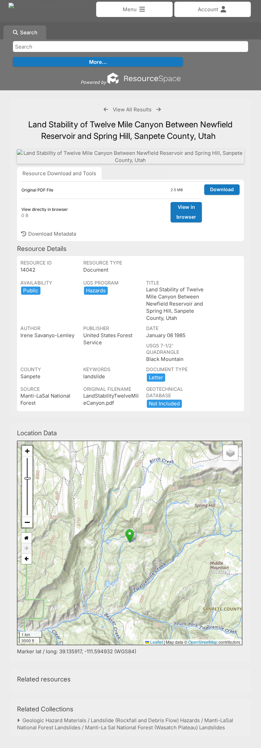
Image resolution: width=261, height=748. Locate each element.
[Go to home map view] (26, 538)
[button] (129, 536)
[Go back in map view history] (26, 559)
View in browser (186, 212)
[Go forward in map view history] (26, 548)
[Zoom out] (27, 522)
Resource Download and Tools (59, 173)
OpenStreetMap (203, 642)
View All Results (132, 109)
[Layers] (230, 452)
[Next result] (158, 109)
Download (222, 189)
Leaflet (156, 642)
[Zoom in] (27, 451)
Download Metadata (51, 234)
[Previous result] (105, 109)
